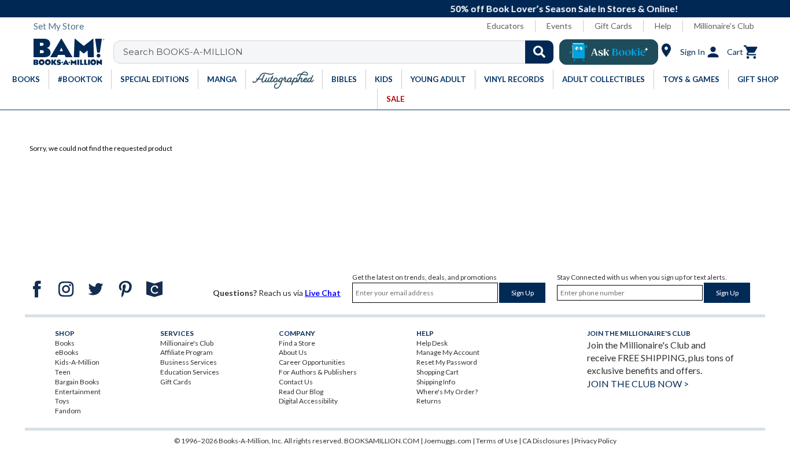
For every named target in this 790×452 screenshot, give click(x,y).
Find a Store (297, 343)
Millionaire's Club (724, 26)
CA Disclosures (546, 440)
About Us (293, 352)
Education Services (189, 372)
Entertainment (78, 391)
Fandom (68, 410)
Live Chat (323, 293)
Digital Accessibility (308, 401)
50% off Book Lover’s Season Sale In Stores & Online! (412, 8)
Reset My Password (446, 362)
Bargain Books (77, 381)
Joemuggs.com (447, 440)
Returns (428, 401)
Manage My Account (447, 352)
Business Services (188, 362)
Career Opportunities (312, 362)
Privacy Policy (595, 440)
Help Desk (432, 343)
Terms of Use (497, 440)
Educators (505, 26)
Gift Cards (613, 26)
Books (65, 343)
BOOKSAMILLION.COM (381, 440)
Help (663, 26)
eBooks (67, 352)
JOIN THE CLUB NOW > (638, 383)
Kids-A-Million (77, 362)
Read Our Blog (301, 391)
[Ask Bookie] (608, 52)
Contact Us (296, 381)
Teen (63, 372)
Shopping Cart (437, 372)
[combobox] (341, 52)
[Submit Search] (539, 52)
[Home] (65, 52)
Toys (62, 401)
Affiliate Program (186, 352)
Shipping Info (435, 381)
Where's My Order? (447, 391)
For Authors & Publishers (318, 372)
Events (559, 26)
